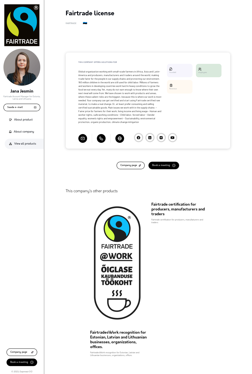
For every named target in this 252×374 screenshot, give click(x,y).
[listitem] (117, 278)
